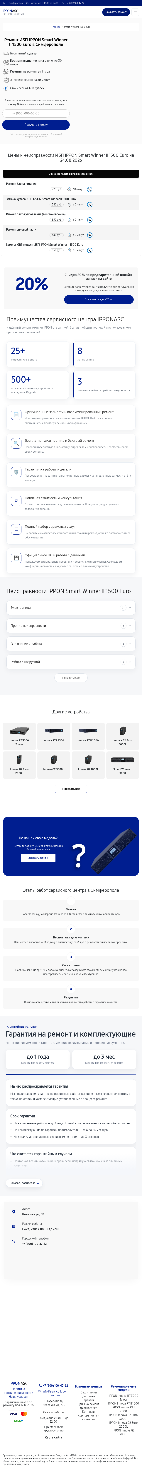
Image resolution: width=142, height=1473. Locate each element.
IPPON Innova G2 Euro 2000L (123, 1424)
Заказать (89, 189)
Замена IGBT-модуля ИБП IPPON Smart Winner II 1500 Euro (44, 244)
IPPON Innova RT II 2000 (123, 1409)
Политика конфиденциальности (18, 1391)
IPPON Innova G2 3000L (123, 1432)
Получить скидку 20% (98, 299)
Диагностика (88, 1408)
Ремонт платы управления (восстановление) (35, 214)
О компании (88, 1392)
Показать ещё (71, 677)
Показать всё (71, 789)
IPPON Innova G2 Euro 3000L (123, 1417)
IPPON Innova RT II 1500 (123, 1403)
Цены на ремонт (88, 1404)
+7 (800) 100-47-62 (75, 3)
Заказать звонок (38, 857)
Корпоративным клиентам (88, 1417)
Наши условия (18, 1396)
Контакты (88, 1411)
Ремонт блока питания (21, 184)
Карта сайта (53, 1437)
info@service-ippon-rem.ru (56, 1393)
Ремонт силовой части (21, 229)
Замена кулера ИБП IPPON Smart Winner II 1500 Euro (41, 199)
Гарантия (88, 1400)
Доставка (88, 1396)
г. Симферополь (14, 3)
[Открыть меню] (135, 12)
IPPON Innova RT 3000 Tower (123, 1397)
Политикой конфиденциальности (43, 135)
